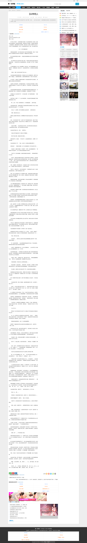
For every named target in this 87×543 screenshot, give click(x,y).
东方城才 (69, 54)
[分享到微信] (53, 474)
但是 (63, 52)
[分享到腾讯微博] (51, 474)
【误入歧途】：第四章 (14, 514)
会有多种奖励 (68, 49)
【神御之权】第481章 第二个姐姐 (18, 477)
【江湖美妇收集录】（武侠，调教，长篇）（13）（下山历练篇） (69, 26)
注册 (77, 0)
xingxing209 (75, 54)
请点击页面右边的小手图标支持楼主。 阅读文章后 (69, 51)
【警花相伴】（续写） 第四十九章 (67, 32)
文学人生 (18, 7)
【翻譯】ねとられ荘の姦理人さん (67, 28)
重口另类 (38, 7)
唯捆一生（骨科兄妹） (26, 539)
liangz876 (69, 56)
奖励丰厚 (75, 49)
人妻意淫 (23, 7)
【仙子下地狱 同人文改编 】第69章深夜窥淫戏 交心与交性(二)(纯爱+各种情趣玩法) (69, 19)
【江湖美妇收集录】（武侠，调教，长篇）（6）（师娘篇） (69, 24)
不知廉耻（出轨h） (61, 537)
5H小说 (45, 27)
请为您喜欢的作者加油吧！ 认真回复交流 (63, 51)
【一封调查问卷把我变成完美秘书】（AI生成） (18, 506)
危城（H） (21, 31)
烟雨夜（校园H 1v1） (45, 31)
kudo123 (69, 52)
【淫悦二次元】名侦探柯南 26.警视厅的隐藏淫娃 (69, 21)
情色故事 (57, 7)
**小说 (43, 7)
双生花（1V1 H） (61, 539)
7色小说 (45, 24)
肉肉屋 (52, 7)
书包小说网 (21, 29)
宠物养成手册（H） (46, 488)
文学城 (13, 7)
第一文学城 (19, 17)
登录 (74, 0)
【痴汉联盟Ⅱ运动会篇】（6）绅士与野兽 (17, 512)
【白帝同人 (18, 10)
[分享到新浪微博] (49, 474)
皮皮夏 (63, 49)
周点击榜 (62, 10)
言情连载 (48, 7)
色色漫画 (21, 27)
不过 (75, 52)
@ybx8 (46, 17)
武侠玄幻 (33, 7)
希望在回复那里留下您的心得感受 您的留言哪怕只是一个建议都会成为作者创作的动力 (75, 51)
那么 (63, 54)
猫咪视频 (21, 24)
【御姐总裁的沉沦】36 (14, 511)
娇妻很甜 (45, 29)
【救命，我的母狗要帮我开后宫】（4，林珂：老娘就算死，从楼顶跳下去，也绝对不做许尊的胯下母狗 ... (35, 479)
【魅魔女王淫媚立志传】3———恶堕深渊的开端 (69, 17)
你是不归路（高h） (21, 491)
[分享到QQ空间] (46, 474)
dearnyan (63, 56)
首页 (10, 7)
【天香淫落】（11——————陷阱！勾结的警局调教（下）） (69, 15)
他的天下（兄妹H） (46, 491)
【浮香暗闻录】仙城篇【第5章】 (16, 509)
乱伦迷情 (28, 7)
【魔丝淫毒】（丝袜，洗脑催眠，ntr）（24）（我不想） (69, 13)
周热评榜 (68, 10)
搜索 (78, 3)
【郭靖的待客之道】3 (14, 516)
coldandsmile (16, 33)
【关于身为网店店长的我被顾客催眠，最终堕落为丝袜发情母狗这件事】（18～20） (69, 30)
